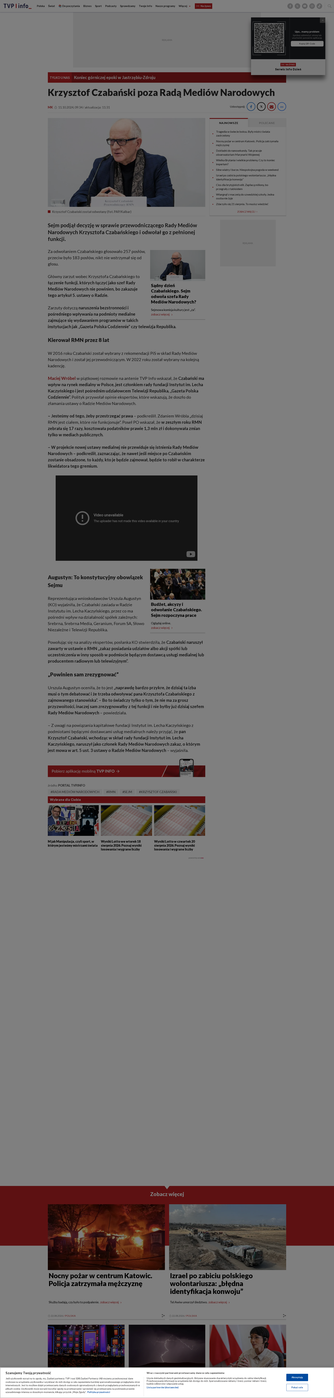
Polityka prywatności (98, 1392)
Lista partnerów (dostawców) (162, 1387)
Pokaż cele (297, 1387)
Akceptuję (297, 1377)
